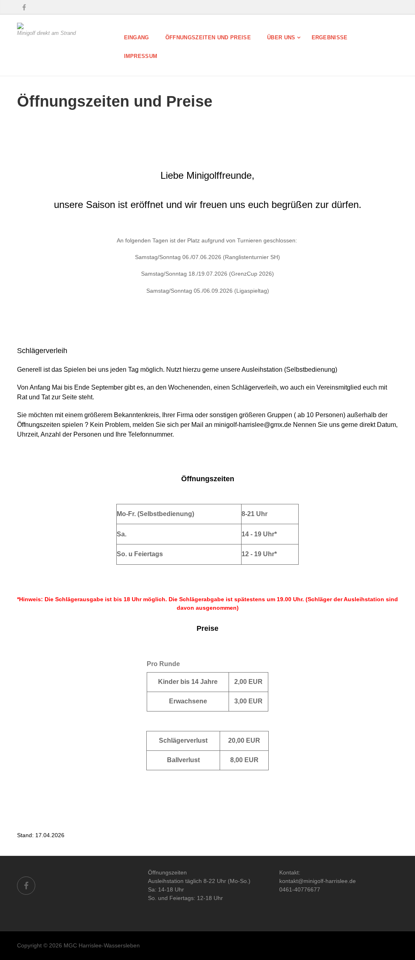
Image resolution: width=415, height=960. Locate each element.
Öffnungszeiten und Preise (208, 37)
